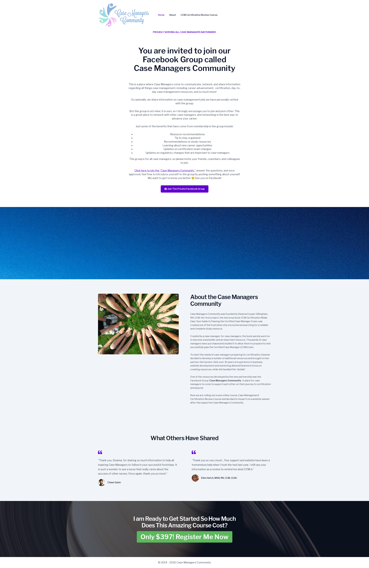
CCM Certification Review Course (199, 15)
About (172, 15)
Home (161, 15)
